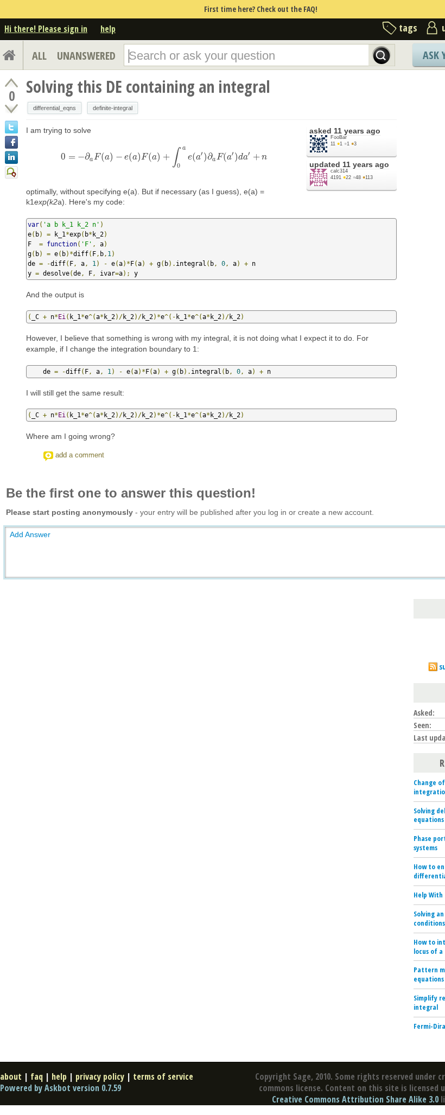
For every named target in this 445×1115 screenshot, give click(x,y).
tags (408, 27)
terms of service (163, 1076)
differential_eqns (54, 108)
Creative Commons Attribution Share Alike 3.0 (355, 1099)
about (11, 1076)
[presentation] (164, 156)
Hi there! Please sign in (45, 29)
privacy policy (99, 1076)
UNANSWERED (86, 55)
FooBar (338, 137)
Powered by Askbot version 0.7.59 (60, 1088)
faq (36, 1076)
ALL (39, 55)
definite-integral (112, 108)
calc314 (339, 171)
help (108, 29)
